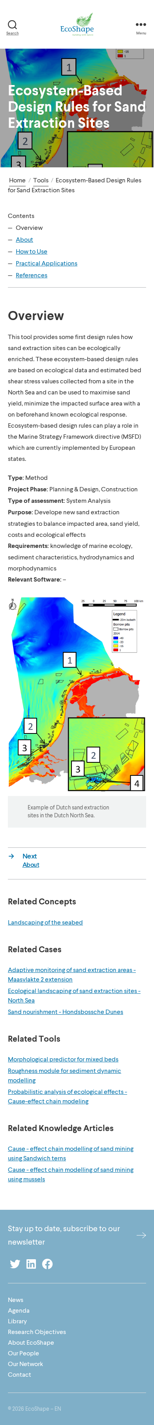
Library (17, 1321)
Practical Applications (46, 263)
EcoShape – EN (43, 1409)
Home (17, 180)
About (24, 240)
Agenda (19, 1311)
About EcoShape (31, 1343)
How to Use (31, 252)
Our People (23, 1353)
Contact (19, 1375)
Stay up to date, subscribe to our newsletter (64, 1235)
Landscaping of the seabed (45, 923)
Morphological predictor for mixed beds (63, 1059)
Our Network (25, 1364)
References (31, 275)
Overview (29, 228)
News (15, 1300)
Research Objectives (37, 1332)
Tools (41, 180)
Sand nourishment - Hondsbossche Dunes (65, 1012)
